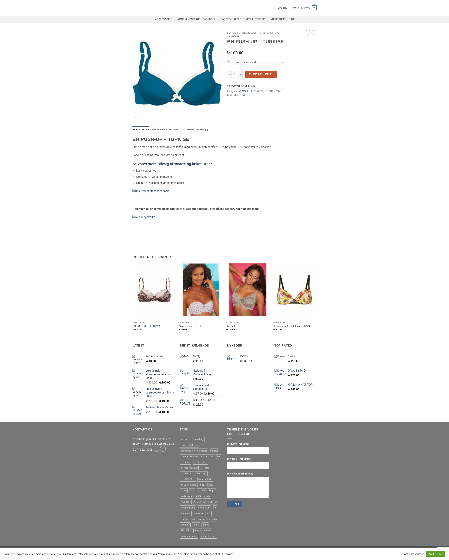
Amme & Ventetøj (188, 19)
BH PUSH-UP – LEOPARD (147, 326)
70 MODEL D (260, 91)
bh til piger (201, 473)
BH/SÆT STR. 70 (269, 33)
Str (228, 61)
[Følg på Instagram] (163, 449)
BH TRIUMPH (188, 479)
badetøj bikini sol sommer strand (197, 456)
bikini (202, 485)
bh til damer (187, 473)
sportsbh (185, 524)
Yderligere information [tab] (168, 129)
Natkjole (185, 502)
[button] (282, 7)
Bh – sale (231, 326)
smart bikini (204, 507)
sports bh (212, 519)
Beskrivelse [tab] (140, 129)
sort (208, 513)
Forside (232, 33)
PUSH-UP (213, 502)
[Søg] (133, 8)
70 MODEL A (234, 36)
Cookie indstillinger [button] (413, 554)
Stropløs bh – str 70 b (191, 326)
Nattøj (248, 19)
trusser (207, 530)
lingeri (212, 490)
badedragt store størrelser (194, 450)
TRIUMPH (186, 530)
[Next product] (308, 32)
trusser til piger (208, 536)
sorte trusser (197, 519)
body (210, 485)
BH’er (237, 19)
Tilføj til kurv (261, 74)
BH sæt (205, 468)
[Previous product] (313, 32)
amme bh (185, 439)
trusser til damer (189, 536)
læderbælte (186, 496)
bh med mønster (189, 468)
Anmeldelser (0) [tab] (197, 129)
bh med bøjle (200, 462)
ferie (192, 490)
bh (218, 456)
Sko (291, 19)
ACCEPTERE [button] (435, 554)
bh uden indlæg (188, 485)
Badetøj (226, 19)
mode (207, 496)
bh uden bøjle (205, 479)
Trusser (260, 19)
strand (196, 524)
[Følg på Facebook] (156, 449)
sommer (185, 513)
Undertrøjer (277, 19)
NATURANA (198, 502)
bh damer (185, 462)
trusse (198, 530)
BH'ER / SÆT (249, 33)
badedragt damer (189, 445)
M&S (198, 496)
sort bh (184, 519)
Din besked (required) (240, 473)
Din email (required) (239, 458)
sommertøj (197, 513)
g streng (202, 490)
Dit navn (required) (238, 443)
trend (205, 524)
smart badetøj (188, 507)
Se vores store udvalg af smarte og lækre (172, 164)
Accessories (163, 19)
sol (214, 507)
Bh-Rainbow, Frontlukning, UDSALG (293, 326)
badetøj (214, 450)
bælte (184, 490)
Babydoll (209, 19)
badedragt (199, 439)
